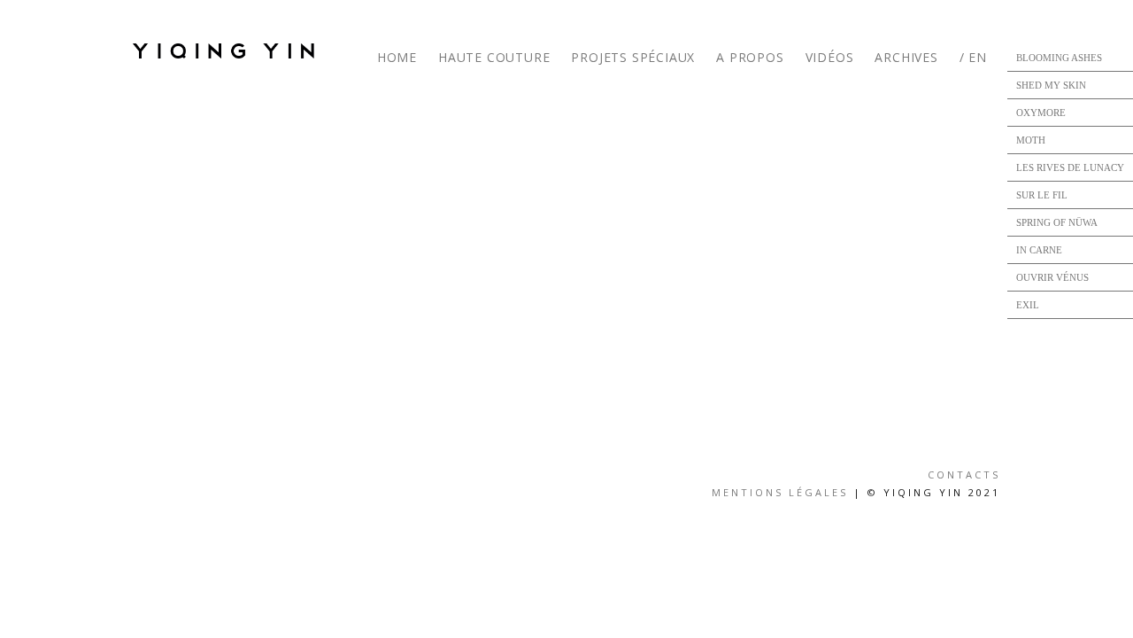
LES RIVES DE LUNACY (1070, 167)
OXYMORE (1041, 112)
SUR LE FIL (1041, 195)
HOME (397, 57)
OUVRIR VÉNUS (1052, 277)
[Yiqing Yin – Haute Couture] (230, 50)
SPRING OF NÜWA (1057, 222)
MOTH (1030, 140)
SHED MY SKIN (1051, 85)
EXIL (1027, 305)
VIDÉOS (829, 57)
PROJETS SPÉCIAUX (633, 57)
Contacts (964, 474)
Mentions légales (780, 492)
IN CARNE (1039, 250)
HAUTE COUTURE (494, 57)
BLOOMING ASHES (1059, 57)
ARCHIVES (906, 57)
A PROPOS (749, 57)
